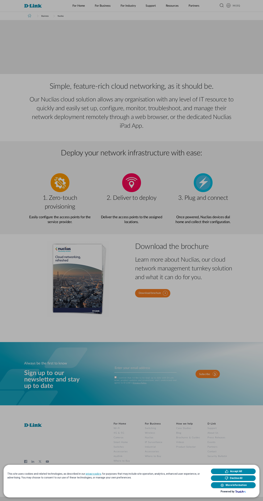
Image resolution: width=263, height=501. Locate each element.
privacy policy (93, 473)
